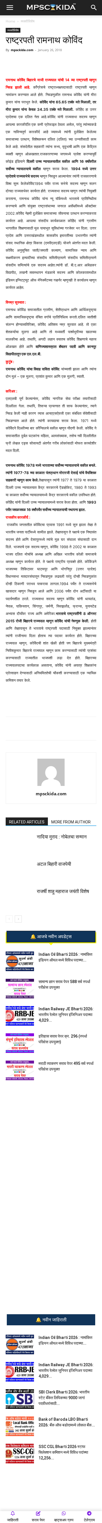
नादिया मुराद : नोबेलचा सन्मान (62, 837)
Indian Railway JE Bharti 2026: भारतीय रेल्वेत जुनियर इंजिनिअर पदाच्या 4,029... (66, 1015)
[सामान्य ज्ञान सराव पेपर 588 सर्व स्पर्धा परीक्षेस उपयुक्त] (20, 988)
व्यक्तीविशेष (28, 21)
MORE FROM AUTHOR (71, 822)
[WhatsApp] (29, 62)
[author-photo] (51, 785)
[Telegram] (42, 62)
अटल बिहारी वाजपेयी (54, 864)
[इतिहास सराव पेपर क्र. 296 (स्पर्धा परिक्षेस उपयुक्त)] (20, 1043)
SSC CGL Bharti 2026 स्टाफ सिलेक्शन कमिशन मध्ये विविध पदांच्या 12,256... (63, 1452)
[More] (82, 62)
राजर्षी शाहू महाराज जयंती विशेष (63, 891)
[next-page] (18, 919)
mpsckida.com (22, 50)
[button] (10, 7)
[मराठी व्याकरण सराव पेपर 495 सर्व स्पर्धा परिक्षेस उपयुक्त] (20, 1070)
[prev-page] (9, 919)
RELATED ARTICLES (26, 822)
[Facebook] (55, 62)
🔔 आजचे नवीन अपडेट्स (51, 936)
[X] (68, 62)
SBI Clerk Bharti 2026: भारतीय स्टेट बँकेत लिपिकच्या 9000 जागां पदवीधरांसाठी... (64, 1398)
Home (10, 21)
